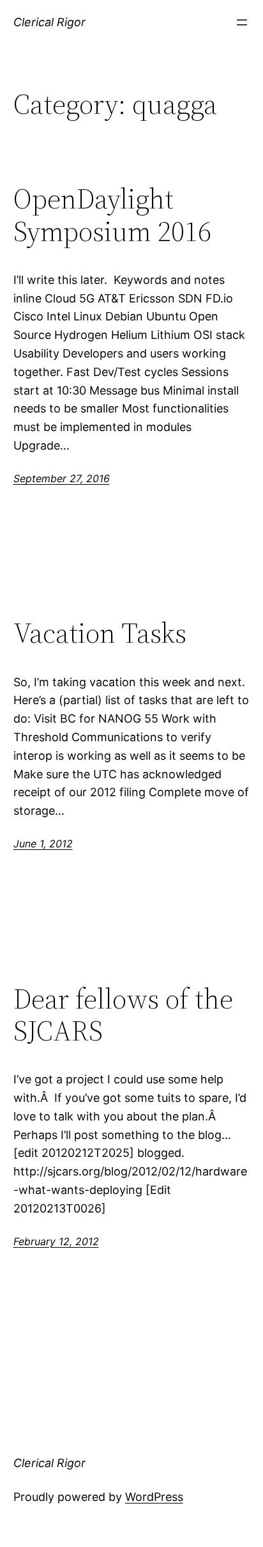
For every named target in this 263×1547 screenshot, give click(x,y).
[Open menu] (242, 22)
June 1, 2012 (43, 843)
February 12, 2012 (56, 1241)
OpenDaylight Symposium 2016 (112, 215)
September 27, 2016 (61, 478)
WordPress (154, 1497)
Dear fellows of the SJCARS (123, 1015)
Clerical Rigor (49, 22)
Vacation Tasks (99, 633)
